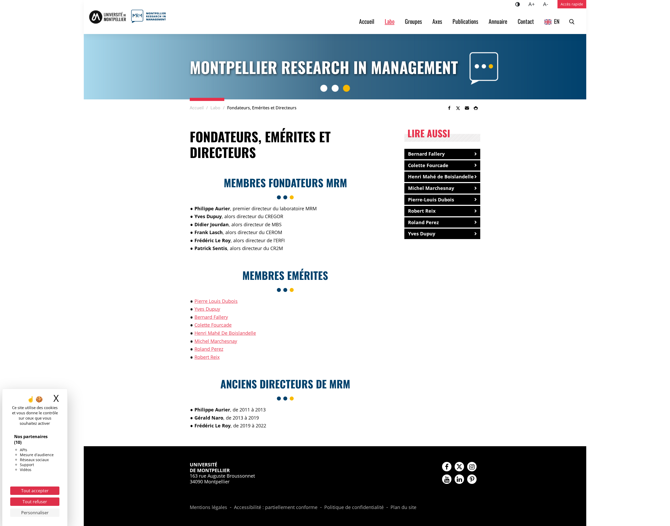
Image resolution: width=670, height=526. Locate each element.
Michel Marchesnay (215, 341)
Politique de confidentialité (354, 507)
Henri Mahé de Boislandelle (441, 176)
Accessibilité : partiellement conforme (275, 507)
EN (557, 21)
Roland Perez (208, 349)
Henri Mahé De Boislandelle (225, 333)
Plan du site (403, 507)
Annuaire (498, 21)
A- (547, 4)
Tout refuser (35, 502)
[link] (449, 108)
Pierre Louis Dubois (216, 301)
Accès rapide (572, 4)
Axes (437, 21)
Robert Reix (207, 357)
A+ (533, 4)
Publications (465, 21)
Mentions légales (208, 507)
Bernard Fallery (211, 317)
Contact (526, 21)
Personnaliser (35, 513)
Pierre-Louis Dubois (431, 199)
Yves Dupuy (207, 309)
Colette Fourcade (213, 325)
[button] (466, 108)
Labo (389, 21)
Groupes (413, 21)
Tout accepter (35, 491)
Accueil (366, 21)
